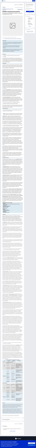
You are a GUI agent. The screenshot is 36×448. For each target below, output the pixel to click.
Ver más (30, 26)
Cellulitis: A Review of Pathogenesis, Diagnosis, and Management (12, 38)
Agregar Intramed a (20, 9)
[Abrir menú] (1, 0)
